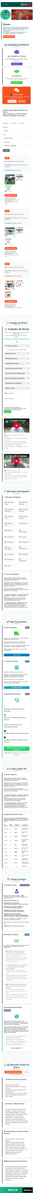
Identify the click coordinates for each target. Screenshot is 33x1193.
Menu (5, 4)
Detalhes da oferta (11, 195)
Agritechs (9, 530)
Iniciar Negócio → (17, 82)
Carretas (23, 537)
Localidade (6, 142)
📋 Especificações (9, 36)
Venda (14, 123)
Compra (22, 123)
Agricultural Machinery (9, 510)
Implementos (22, 548)
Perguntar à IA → (16, 64)
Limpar (6, 150)
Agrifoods (24, 523)
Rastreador (10, 559)
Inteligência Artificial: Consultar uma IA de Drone (17, 753)
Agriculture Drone (9, 517)
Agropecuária (23, 531)
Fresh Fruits (16, 655)
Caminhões (10, 537)
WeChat (22, 101)
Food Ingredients (8, 548)
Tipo (4, 134)
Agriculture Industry (23, 517)
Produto (5, 127)
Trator (9, 565)
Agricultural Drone (9, 503)
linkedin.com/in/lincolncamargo (14, 926)
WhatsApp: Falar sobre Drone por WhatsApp (17, 748)
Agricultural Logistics (23, 503)
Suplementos (22, 560)
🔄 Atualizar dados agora (14, 1072)
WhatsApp (12, 101)
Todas (6, 123)
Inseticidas (10, 554)
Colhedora (10, 542)
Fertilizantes (24, 542)
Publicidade (24, 554)
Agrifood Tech (8, 524)
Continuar (7, 411)
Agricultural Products (23, 510)
